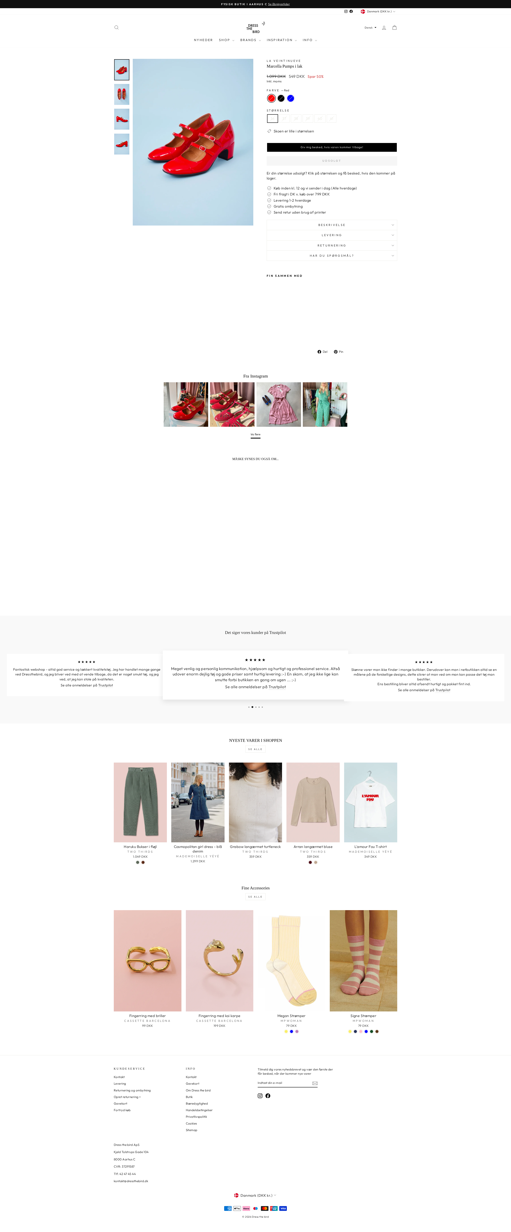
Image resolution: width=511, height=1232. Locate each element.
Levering (332, 235)
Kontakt (119, 1077)
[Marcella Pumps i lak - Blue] (280, 335)
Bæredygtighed (197, 1103)
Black (281, 98)
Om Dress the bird (198, 1090)
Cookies (191, 1123)
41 (331, 118)
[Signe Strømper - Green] (371, 1031)
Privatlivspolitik (196, 1117)
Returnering (332, 245)
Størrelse (278, 110)
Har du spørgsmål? (332, 255)
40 (320, 118)
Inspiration (280, 40)
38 (296, 118)
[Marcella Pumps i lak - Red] (269, 335)
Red (271, 98)
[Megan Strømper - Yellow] (286, 1031)
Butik (189, 1097)
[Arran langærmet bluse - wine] (310, 862)
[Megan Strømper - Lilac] (297, 1031)
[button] (370, 27)
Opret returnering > (127, 1097)
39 (308, 118)
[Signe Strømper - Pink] (361, 1031)
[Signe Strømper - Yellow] (350, 1031)
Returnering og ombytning (132, 1090)
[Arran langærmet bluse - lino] (316, 862)
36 (272, 118)
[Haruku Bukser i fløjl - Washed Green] (138, 862)
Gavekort (120, 1103)
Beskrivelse (332, 225)
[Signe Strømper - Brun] (377, 1031)
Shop (225, 40)
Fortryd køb (122, 1110)
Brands (249, 40)
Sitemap (191, 1130)
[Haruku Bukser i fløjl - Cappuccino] (143, 862)
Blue (291, 98)
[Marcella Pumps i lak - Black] (275, 335)
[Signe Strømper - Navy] (355, 1031)
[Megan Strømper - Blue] (291, 1031)
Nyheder (203, 40)
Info (308, 40)
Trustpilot (105, 685)
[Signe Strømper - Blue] (366, 1031)
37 (284, 118)
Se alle (255, 749)
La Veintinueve (284, 61)
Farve (278, 90)
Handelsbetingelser (199, 1110)
